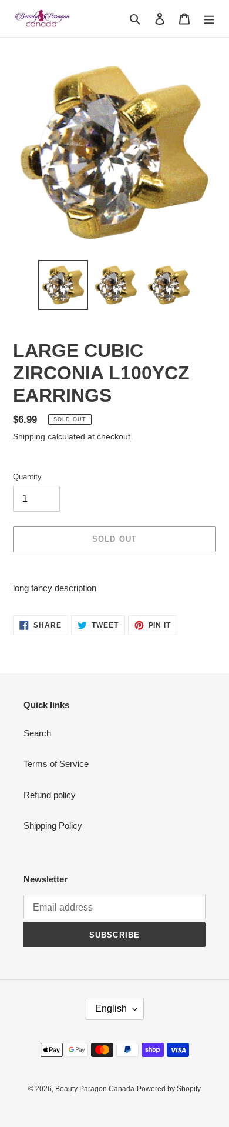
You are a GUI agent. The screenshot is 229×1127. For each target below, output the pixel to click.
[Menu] (209, 18)
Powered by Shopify (169, 1089)
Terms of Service (56, 764)
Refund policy (49, 795)
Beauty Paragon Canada (94, 1089)
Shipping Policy (52, 826)
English (111, 1008)
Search (37, 733)
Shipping (29, 436)
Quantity (27, 476)
